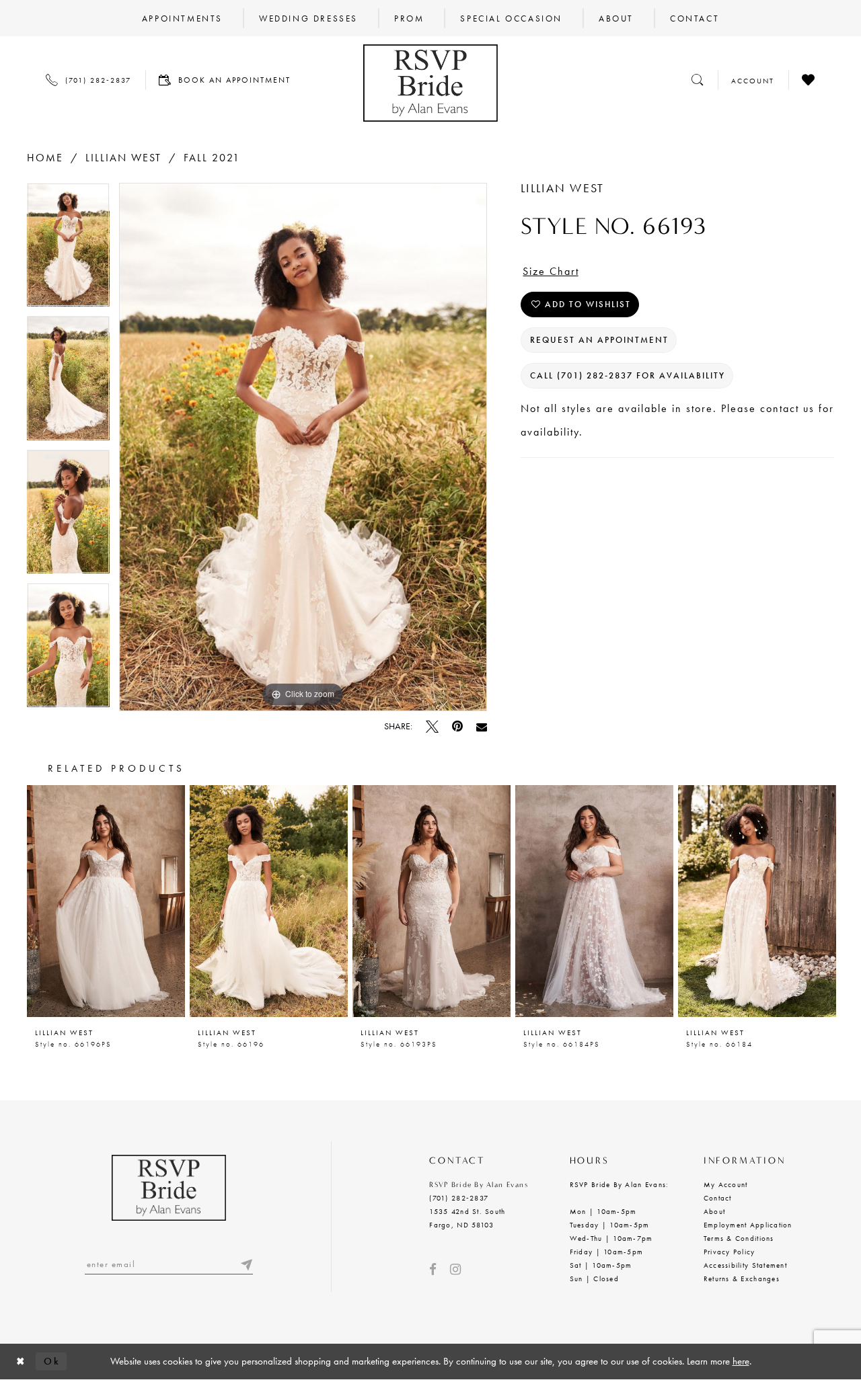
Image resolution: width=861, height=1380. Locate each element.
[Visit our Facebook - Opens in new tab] (433, 1269)
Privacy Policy (729, 1251)
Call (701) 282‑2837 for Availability (627, 375)
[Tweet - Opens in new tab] (432, 726)
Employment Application (748, 1224)
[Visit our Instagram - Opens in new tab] (455, 1269)
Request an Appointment (599, 340)
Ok (52, 1361)
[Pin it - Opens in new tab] (457, 726)
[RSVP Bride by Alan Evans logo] (430, 83)
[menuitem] (182, 18)
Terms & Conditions (739, 1238)
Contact (718, 1198)
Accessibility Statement (745, 1265)
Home (45, 158)
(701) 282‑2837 (458, 1198)
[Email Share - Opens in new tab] (481, 726)
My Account (726, 1184)
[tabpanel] (68, 250)
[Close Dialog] (21, 1361)
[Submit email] (246, 1264)
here (741, 1361)
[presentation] (106, 901)
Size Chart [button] (551, 271)
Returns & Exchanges (742, 1278)
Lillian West (123, 158)
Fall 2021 (212, 158)
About (714, 1211)
